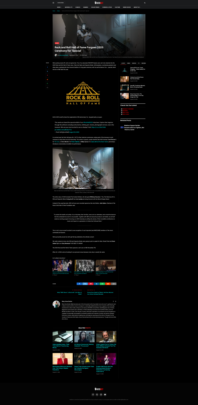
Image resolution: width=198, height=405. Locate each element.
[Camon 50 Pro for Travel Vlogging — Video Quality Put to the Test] (124, 70)
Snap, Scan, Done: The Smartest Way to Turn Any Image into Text (136, 95)
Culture (117, 7)
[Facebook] (47, 67)
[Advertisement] (99, 30)
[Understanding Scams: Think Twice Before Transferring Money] (63, 336)
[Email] (47, 87)
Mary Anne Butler (64, 55)
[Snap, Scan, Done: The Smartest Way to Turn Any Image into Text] (124, 96)
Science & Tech (107, 7)
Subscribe (60, 2)
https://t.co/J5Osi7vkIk (98, 127)
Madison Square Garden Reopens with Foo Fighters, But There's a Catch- (134, 127)
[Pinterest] (47, 75)
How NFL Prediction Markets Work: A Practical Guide (137, 86)
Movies (134, 63)
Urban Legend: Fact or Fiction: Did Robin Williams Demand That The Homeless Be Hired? (106, 346)
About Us (137, 7)
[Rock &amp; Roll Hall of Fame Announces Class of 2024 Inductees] (106, 265)
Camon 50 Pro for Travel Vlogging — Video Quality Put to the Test (137, 69)
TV (138, 63)
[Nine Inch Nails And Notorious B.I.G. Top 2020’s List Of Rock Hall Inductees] (63, 265)
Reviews (144, 63)
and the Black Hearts (99, 141)
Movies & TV (68, 7)
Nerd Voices (127, 7)
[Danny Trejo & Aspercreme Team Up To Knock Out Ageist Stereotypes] (84, 358)
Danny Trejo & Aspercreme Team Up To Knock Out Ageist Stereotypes (84, 368)
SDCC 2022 (126, 114)
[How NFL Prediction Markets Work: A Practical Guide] (124, 88)
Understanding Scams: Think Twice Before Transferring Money (61, 346)
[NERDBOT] (99, 2)
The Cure (56, 141)
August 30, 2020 (74, 132)
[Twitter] (47, 71)
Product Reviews (128, 109)
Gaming (85, 7)
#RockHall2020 (88, 122)
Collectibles (95, 7)
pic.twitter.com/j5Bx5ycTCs (63, 130)
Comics (77, 7)
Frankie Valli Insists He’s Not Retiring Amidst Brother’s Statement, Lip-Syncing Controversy (104, 369)
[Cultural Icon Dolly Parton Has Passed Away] (124, 79)
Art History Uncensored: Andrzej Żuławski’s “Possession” (84, 345)
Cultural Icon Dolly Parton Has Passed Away (136, 78)
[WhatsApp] (47, 83)
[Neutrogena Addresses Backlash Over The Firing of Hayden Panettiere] (63, 358)
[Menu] (53, 3)
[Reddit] (47, 79)
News (59, 7)
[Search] (144, 3)
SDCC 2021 (126, 112)
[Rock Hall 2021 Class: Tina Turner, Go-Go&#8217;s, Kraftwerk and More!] (84, 265)
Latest (123, 63)
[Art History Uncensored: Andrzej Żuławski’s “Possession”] (84, 336)
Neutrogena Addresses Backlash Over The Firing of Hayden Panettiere (62, 368)
